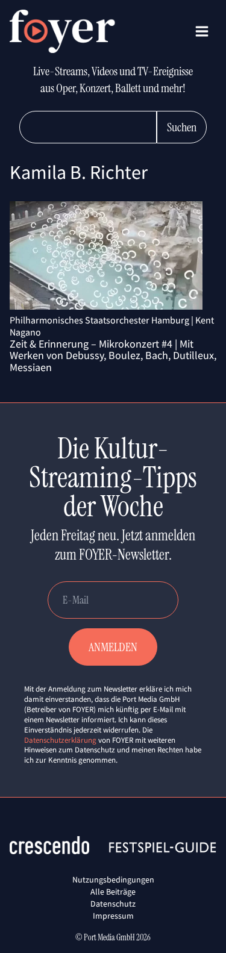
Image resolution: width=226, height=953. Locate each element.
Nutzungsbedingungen (113, 879)
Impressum (113, 915)
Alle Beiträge (113, 891)
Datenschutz (113, 903)
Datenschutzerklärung (60, 740)
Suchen (181, 127)
